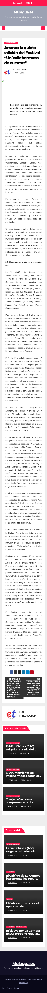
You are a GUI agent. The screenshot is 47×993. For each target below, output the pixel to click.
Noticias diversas (11, 43)
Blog (3, 988)
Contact (9, 988)
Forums (17, 988)
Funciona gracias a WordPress (16, 980)
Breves (9, 899)
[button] (39, 28)
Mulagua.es (23, 12)
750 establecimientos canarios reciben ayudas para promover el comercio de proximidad (33, 687)
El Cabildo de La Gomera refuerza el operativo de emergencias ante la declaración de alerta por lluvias (14, 688)
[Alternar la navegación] (43, 28)
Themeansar (23, 983)
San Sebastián (21, 926)
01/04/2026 (12, 855)
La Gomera (10, 871)
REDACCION (22, 70)
